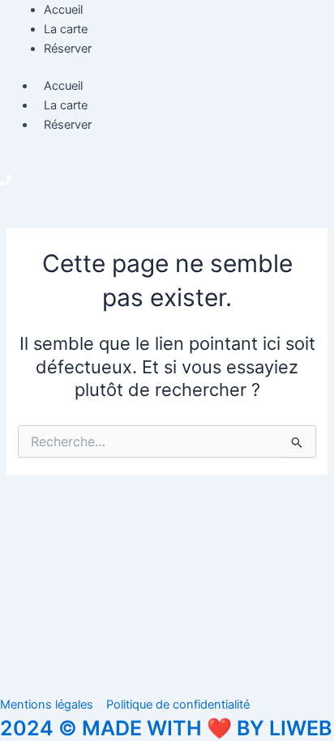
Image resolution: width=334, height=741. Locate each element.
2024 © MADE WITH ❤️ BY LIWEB (166, 728)
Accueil (63, 86)
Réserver (68, 124)
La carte (66, 105)
